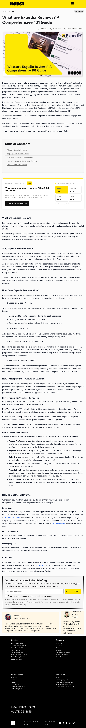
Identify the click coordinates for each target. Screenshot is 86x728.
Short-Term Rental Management (17, 649)
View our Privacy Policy (49, 723)
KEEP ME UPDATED (73, 591)
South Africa (15, 684)
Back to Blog (9, 11)
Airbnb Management (17, 643)
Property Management (18, 645)
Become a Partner (17, 652)
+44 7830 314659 (21, 711)
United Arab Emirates (18, 686)
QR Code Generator (12, 517)
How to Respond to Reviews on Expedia (22, 161)
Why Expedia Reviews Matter (18, 154)
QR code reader (58, 523)
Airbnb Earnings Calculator (64, 684)
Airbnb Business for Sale (19, 654)
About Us (59, 645)
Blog (57, 677)
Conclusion (11, 168)
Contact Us (59, 657)
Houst (40, 565)
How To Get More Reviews (17, 165)
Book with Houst (16, 659)
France (13, 680)
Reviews (58, 648)
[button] (72, 4)
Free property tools (62, 680)
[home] (19, 4)
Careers (58, 650)
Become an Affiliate (62, 654)
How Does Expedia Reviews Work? (20, 157)
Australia (14, 677)
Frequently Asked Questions (65, 686)
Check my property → (17, 203)
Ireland (13, 682)
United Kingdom (16, 689)
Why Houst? (60, 643)
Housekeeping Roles (63, 652)
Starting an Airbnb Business (64, 682)
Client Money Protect (18, 657)
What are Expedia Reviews (17, 150)
